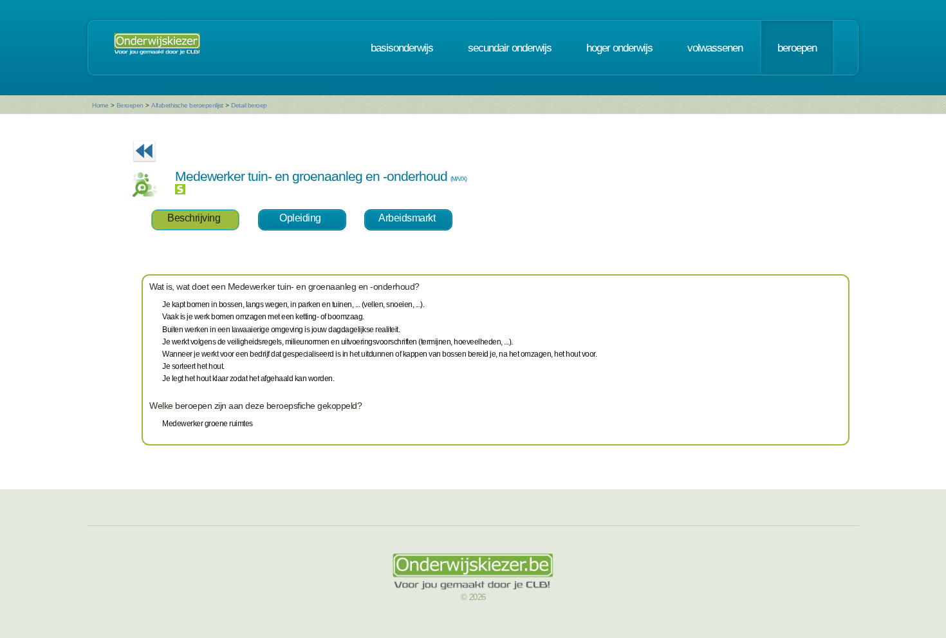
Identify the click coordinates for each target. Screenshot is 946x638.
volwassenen (715, 47)
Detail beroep (249, 105)
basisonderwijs (402, 47)
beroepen (797, 47)
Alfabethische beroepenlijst (187, 105)
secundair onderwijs (510, 47)
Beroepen (130, 105)
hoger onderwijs (619, 47)
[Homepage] (157, 47)
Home (100, 105)
